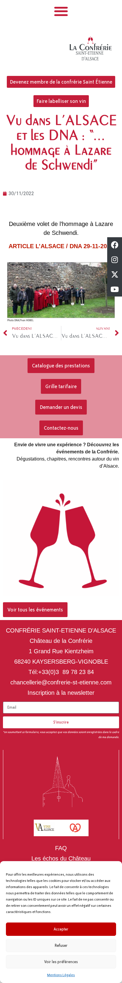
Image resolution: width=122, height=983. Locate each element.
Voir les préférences (61, 962)
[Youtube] (114, 289)
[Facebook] (114, 244)
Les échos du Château (61, 858)
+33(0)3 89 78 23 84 (66, 672)
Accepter (61, 929)
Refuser (61, 945)
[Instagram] (114, 259)
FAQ (61, 848)
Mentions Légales (61, 975)
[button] (61, 11)
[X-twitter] (114, 274)
